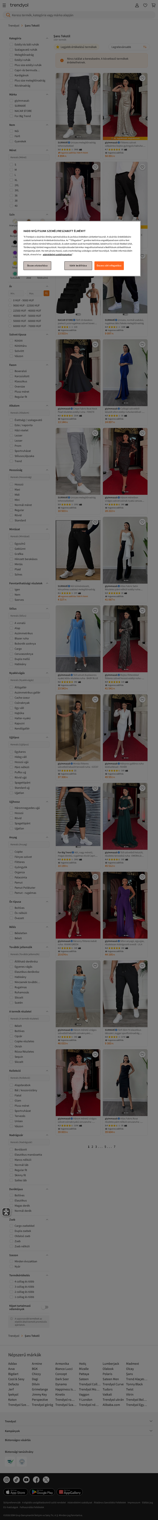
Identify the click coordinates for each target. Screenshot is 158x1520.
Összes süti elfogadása (109, 265)
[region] (79, 248)
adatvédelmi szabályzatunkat (57, 254)
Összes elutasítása (37, 265)
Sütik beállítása (78, 265)
